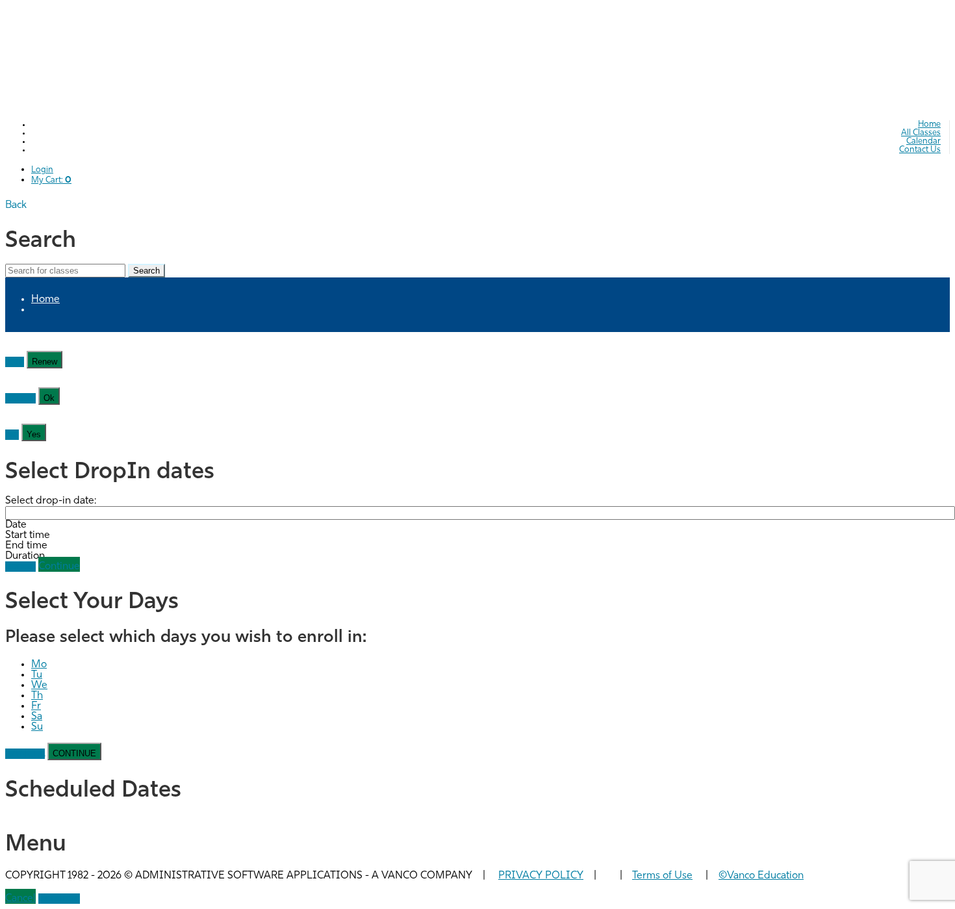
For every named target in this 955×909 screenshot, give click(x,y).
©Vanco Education (761, 876)
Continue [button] (59, 898)
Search (146, 270)
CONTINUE (74, 753)
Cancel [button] (20, 898)
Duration (25, 556)
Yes (34, 434)
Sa (36, 716)
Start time (27, 535)
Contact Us (920, 150)
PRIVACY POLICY (540, 876)
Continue (59, 566)
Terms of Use (662, 876)
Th (37, 696)
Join (14, 362)
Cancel (20, 398)
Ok (49, 398)
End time (26, 546)
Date (16, 525)
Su (37, 727)
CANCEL (25, 754)
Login (42, 170)
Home (929, 124)
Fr (36, 706)
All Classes (921, 133)
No (12, 434)
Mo (39, 664)
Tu (36, 675)
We (39, 685)
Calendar (923, 141)
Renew (44, 361)
